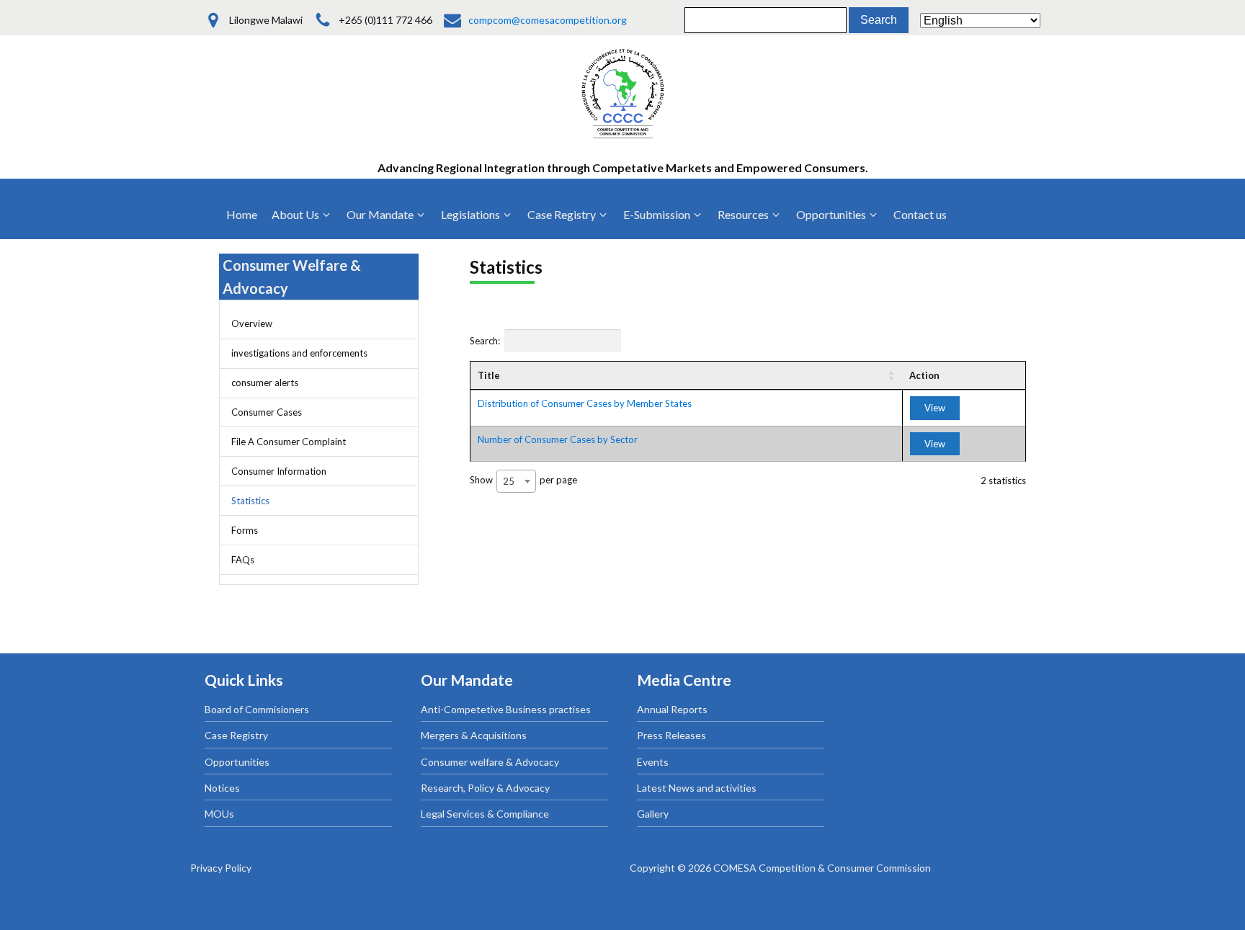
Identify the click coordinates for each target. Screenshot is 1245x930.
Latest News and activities (697, 788)
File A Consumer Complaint (288, 441)
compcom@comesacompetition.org (547, 20)
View (934, 407)
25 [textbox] (508, 481)
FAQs (242, 559)
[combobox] (516, 481)
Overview (251, 323)
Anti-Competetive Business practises (506, 709)
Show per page (523, 480)
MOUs (219, 814)
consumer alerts (264, 382)
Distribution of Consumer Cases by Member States (585, 403)
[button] (301, 215)
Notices (222, 788)
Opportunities (237, 762)
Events (653, 762)
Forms (244, 530)
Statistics (250, 500)
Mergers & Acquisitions (474, 735)
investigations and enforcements (299, 353)
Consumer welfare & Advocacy (490, 762)
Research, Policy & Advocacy (485, 788)
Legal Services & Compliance (485, 814)
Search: (485, 340)
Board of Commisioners (257, 709)
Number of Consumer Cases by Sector (558, 439)
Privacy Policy (220, 868)
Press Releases (671, 735)
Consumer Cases (266, 412)
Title (489, 375)
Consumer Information (278, 471)
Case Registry (236, 735)
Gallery (653, 814)
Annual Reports (672, 709)
